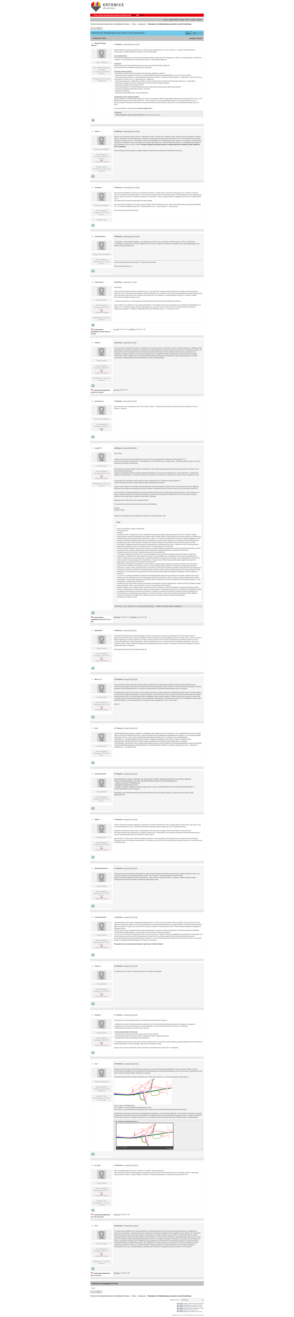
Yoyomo (97, 966)
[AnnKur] (101, 355)
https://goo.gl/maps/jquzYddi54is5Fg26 (126, 210)
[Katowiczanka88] (101, 930)
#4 (115, 236)
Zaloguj (133, 15)
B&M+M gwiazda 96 (101, 868)
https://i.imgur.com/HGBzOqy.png (124, 1105)
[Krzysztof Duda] (101, 249)
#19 (115, 1165)
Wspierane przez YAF (177, 1315)
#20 (115, 1226)
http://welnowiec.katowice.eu (123, 266)
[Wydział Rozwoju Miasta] (101, 57)
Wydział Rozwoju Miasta (98, 44)
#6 (115, 343)
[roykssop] (101, 200)
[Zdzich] (101, 832)
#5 (115, 282)
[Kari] (101, 1239)
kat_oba (97, 1165)
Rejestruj (142, 15)
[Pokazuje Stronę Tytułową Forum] (108, 12)
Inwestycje (141, 24)
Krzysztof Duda (100, 236)
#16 (115, 966)
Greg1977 (98, 448)
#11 (115, 728)
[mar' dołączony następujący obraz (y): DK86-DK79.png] (144, 1149)
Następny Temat (195, 38)
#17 (115, 1015)
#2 (115, 131)
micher (97, 131)
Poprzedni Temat (100, 38)
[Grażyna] (101, 1028)
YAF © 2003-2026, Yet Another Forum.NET (193, 1315)
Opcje (188, 33)
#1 (115, 44)
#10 (115, 679)
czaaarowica (99, 282)
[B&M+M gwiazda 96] (101, 881)
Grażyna (97, 1015)
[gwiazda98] (101, 643)
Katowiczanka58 (100, 774)
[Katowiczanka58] (101, 787)
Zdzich (97, 819)
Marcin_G (98, 679)
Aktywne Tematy (174, 20)
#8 (115, 448)
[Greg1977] (101, 461)
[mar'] (101, 1077)
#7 (115, 401)
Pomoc (187, 20)
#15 (115, 917)
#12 (115, 774)
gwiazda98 (98, 630)
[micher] (101, 144)
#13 (115, 819)
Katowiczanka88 (100, 917)
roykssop (98, 187)
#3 (115, 187)
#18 (115, 1064)
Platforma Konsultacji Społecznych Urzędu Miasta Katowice (110, 24)
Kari (96, 1226)
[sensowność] (101, 414)
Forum (166, 20)
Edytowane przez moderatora (125, 606)
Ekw (96, 728)
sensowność (99, 401)
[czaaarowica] (101, 295)
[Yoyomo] (101, 979)
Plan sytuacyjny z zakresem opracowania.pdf (130, 115)
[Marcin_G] (101, 692)
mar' (96, 1064)
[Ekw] (101, 741)
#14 (115, 868)
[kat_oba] (101, 1178)
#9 (115, 630)
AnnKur (97, 343)
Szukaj (182, 20)
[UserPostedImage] (143, 1104)
